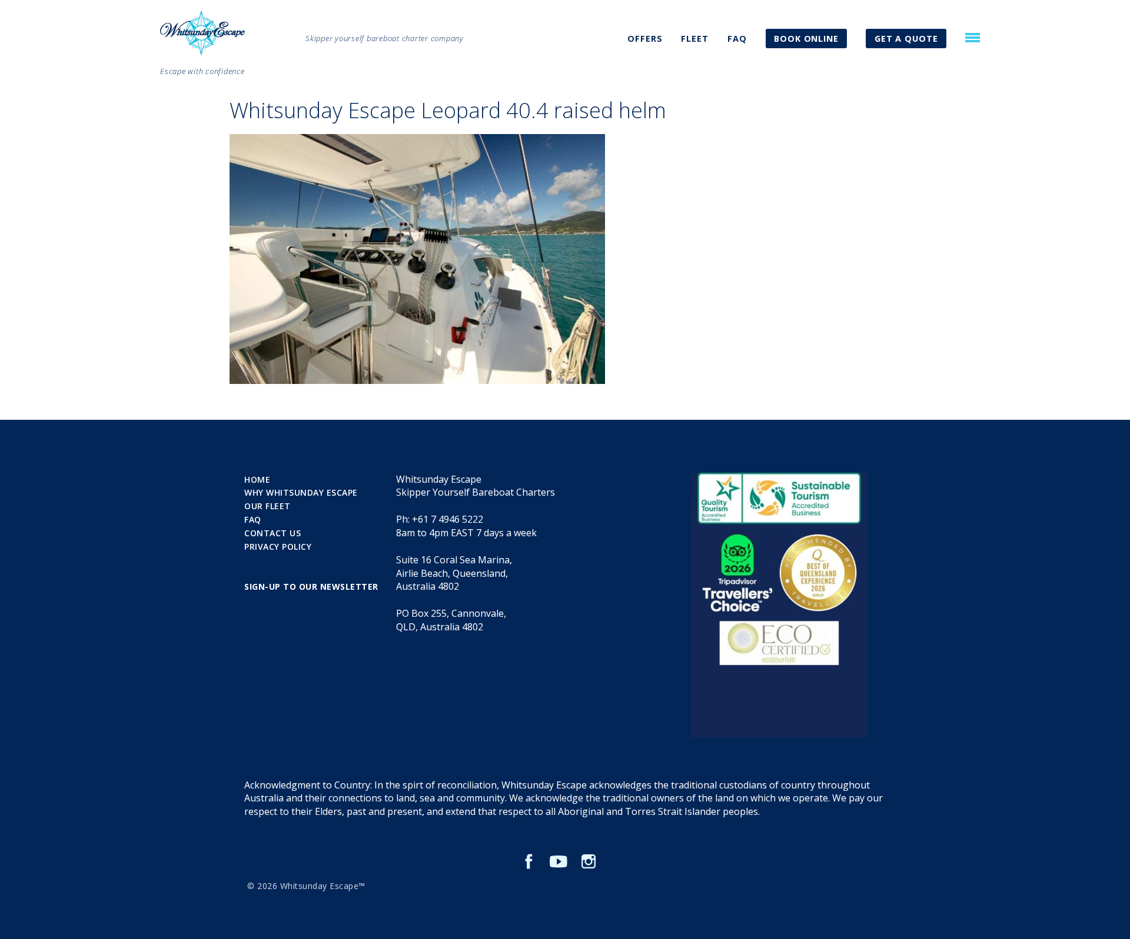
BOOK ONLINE (806, 38)
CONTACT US (272, 533)
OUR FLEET (267, 506)
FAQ (737, 38)
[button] (972, 37)
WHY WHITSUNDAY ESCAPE (301, 492)
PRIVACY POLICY (277, 546)
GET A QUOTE (906, 38)
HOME (257, 479)
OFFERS (644, 38)
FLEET (695, 38)
